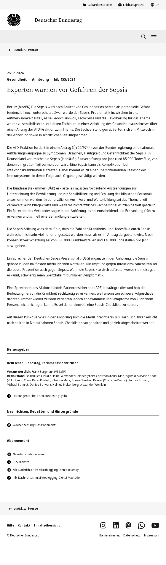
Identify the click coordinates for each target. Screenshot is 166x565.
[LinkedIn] (116, 525)
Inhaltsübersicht (47, 525)
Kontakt (24, 525)
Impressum (151, 535)
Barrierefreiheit (109, 535)
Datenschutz (131, 535)
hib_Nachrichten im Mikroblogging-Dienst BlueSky (46, 470)
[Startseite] (44, 20)
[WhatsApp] (141, 525)
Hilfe (10, 525)
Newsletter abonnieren (28, 454)
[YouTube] (155, 525)
